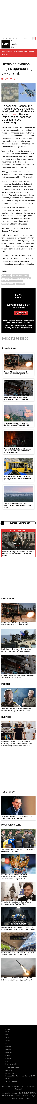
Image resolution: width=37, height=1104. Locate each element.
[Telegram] (26, 338)
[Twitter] (3, 38)
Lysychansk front (8, 278)
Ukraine (7, 1032)
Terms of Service (11, 1081)
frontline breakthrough (20, 275)
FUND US (8, 1070)
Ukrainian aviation (8, 283)
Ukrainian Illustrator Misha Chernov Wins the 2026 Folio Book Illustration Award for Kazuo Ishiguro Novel (14, 877)
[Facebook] (6, 38)
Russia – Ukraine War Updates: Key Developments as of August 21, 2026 (16, 373)
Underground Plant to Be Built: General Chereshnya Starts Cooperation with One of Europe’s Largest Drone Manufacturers (17, 744)
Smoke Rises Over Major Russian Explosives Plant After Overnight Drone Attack (17, 505)
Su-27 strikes (6, 281)
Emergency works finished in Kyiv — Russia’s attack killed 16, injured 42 (16, 398)
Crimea (7, 1040)
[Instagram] (16, 38)
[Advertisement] (18, 18)
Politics (8, 1056)
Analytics (8, 1049)
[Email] (22, 338)
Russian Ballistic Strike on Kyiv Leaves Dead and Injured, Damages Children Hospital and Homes (17, 450)
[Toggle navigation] (33, 44)
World (7, 1037)
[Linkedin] (10, 38)
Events (7, 1061)
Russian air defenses (23, 278)
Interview (8, 1046)
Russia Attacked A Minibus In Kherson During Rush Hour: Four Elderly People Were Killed (17, 478)
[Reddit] (4, 338)
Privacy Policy (10, 1073)
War (6, 1034)
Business (8, 1058)
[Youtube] (13, 38)
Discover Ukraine (11, 1064)
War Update (20, 283)
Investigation (9, 1052)
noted (15, 114)
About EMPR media (12, 1068)
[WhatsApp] (17, 338)
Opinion (8, 1044)
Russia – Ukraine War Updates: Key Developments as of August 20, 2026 (16, 424)
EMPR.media (6, 275)
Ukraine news (17, 281)
